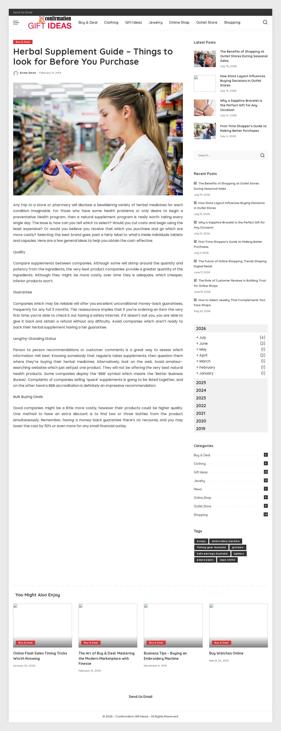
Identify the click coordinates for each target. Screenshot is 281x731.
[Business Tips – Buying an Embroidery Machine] (173, 626)
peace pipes (205, 559)
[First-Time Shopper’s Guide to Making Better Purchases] (205, 131)
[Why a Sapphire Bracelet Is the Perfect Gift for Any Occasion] (205, 108)
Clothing (200, 464)
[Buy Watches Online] (238, 626)
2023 (201, 398)
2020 (201, 421)
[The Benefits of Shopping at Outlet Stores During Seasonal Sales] (205, 59)
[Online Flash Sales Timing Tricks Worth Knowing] (42, 626)
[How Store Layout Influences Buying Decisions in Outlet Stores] (205, 83)
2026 (201, 328)
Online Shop (202, 498)
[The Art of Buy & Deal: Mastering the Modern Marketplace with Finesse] (108, 626)
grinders (238, 547)
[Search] (265, 22)
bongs (201, 541)
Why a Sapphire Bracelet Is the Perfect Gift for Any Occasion (241, 105)
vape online (227, 559)
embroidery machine (226, 541)
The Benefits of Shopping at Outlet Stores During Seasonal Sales (244, 56)
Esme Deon (28, 72)
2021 (200, 413)
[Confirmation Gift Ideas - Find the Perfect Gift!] (48, 22)
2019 (200, 428)
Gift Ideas (201, 472)
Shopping (201, 515)
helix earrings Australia (212, 553)
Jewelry (199, 481)
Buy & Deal (23, 41)
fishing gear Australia (211, 547)
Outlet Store (202, 506)
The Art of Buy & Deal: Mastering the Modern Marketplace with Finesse (107, 658)
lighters (239, 553)
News (198, 489)
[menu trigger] (18, 22)
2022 (201, 405)
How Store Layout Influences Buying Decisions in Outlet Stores (242, 80)
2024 (201, 390)
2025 (201, 382)
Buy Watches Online (226, 653)
